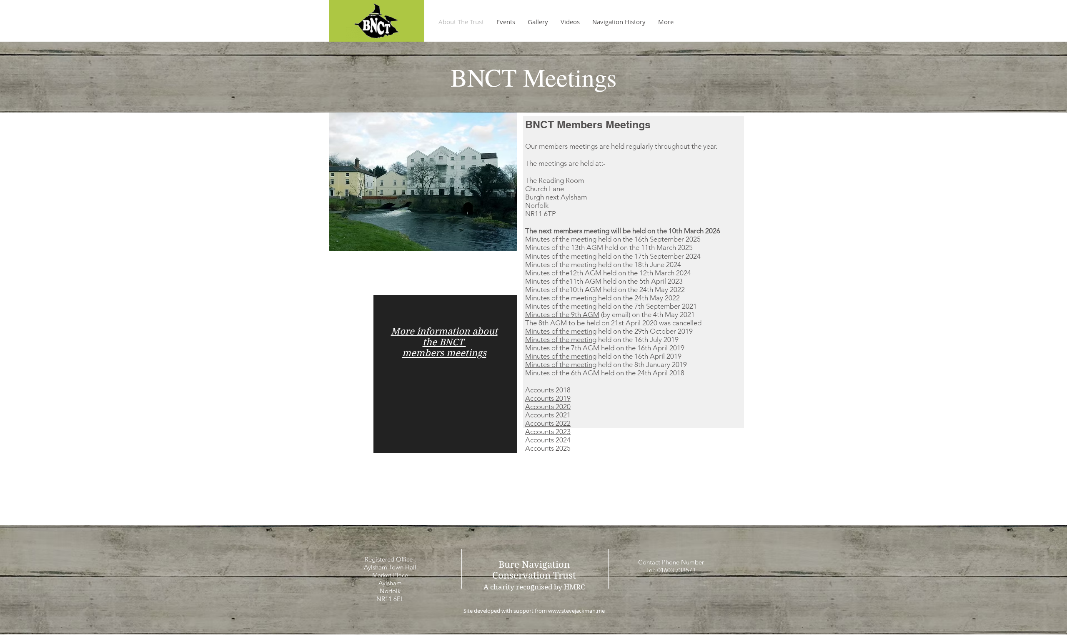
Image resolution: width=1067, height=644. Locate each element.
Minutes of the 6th (554, 373)
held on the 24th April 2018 (641, 373)
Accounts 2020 (548, 406)
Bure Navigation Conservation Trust (534, 570)
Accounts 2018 (548, 390)
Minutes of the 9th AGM (562, 314)
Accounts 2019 (548, 398)
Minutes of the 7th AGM (562, 348)
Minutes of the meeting (560, 331)
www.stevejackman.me (576, 610)
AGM (591, 373)
